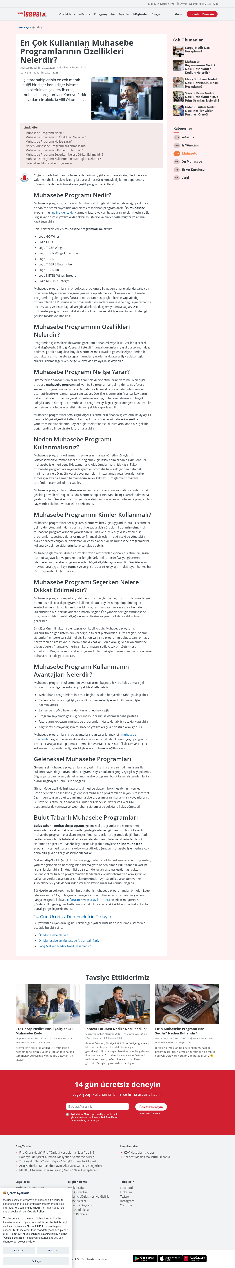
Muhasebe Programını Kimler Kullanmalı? (54, 150)
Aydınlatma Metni (80, 1114)
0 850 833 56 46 (208, 3)
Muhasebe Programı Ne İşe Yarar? (49, 142)
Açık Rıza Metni (109, 1117)
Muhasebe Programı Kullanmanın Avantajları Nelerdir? (63, 159)
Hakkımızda (76, 1188)
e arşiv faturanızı (98, 900)
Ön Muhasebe (192, 161)
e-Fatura (85, 14)
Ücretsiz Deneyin (202, 14)
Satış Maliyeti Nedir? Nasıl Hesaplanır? (65, 946)
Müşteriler (140, 14)
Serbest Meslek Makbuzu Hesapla (147, 1157)
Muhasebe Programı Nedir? (45, 133)
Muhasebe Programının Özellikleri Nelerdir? (56, 137)
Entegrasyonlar (104, 14)
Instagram (127, 1201)
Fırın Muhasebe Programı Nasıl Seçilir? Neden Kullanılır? (181, 1031)
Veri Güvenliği (77, 1192)
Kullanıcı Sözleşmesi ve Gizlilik (88, 1196)
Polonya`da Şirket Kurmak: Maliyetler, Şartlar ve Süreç (56, 1157)
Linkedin (126, 1192)
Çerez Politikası (78, 1210)
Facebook (126, 1188)
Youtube (126, 1205)
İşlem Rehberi (77, 1214)
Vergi (185, 178)
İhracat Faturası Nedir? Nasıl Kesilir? (116, 1029)
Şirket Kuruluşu (193, 170)
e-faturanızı (75, 900)
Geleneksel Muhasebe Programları (49, 163)
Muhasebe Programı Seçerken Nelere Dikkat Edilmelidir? (64, 155)
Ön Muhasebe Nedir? (53, 935)
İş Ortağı (182, 3)
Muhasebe (189, 153)
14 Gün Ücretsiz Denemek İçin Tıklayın (72, 916)
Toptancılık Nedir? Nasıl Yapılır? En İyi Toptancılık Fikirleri (57, 1161)
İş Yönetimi (190, 145)
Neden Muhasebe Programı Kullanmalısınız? (56, 146)
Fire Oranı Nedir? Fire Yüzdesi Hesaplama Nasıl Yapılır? (56, 1152)
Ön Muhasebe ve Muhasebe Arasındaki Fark (69, 941)
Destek (193, 3)
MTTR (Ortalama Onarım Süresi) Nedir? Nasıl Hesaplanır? (58, 1170)
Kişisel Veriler (77, 1201)
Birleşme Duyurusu (81, 1205)
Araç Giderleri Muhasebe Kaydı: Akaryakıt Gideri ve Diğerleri (60, 1166)
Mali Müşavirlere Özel (161, 3)
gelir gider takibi (63, 212)
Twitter (125, 1196)
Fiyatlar (124, 14)
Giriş (178, 14)
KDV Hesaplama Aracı (139, 1152)
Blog (155, 14)
